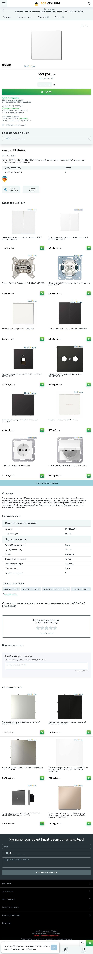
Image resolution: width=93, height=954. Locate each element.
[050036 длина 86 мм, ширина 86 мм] (23, 797)
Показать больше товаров (46, 483)
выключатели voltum (81, 589)
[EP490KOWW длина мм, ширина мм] (70, 404)
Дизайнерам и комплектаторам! (15, 110)
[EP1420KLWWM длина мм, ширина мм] (70, 450)
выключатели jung (11, 589)
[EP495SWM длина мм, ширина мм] (70, 313)
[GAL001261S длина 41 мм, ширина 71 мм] (70, 797)
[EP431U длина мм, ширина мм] (70, 267)
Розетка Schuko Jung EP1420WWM (16, 465)
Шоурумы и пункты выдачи (12, 100)
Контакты (6, 923)
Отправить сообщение (46, 872)
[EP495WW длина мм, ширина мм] (23, 222)
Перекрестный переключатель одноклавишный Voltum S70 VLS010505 (21, 723)
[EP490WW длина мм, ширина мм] (23, 313)
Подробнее (26, 102)
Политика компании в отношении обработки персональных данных (46, 939)
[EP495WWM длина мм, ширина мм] (70, 222)
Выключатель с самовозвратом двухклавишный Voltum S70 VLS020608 (67, 723)
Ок (54, 947)
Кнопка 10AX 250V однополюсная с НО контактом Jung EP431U (69, 284)
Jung (67, 545)
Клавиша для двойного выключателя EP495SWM (68, 329)
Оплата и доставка (10, 907)
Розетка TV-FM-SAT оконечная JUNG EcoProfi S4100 (23, 283)
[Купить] (42, 248)
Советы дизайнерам (11, 915)
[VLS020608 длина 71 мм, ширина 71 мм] (70, 706)
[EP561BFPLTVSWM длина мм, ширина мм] (70, 358)
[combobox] (6, 138)
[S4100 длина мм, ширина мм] (23, 267)
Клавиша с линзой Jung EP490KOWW (63, 420)
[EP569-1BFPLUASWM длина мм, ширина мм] (23, 358)
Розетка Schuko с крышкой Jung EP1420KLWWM (68, 465)
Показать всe (9, 594)
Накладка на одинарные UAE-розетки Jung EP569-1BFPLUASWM (22, 375)
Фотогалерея (8, 899)
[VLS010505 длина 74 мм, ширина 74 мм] (23, 706)
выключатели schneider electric (55, 589)
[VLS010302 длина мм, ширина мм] (70, 752)
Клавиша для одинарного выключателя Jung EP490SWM (19, 421)
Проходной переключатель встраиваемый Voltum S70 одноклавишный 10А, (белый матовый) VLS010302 (68, 769)
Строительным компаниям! (13, 112)
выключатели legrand (31, 589)
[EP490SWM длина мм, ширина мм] (23, 404)
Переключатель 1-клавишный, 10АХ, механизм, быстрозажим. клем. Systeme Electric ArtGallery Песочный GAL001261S (67, 815)
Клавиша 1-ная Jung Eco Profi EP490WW (18, 329)
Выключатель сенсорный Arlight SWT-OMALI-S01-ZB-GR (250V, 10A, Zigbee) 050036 (22, 814)
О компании (7, 891)
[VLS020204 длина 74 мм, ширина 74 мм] (23, 752)
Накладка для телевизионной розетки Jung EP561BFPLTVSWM (66, 375)
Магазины (6, 883)
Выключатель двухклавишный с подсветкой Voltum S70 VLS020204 (22, 768)
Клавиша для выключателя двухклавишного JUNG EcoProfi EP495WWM (68, 238)
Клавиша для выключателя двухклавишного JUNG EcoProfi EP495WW (21, 238)
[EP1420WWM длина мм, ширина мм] (23, 450)
